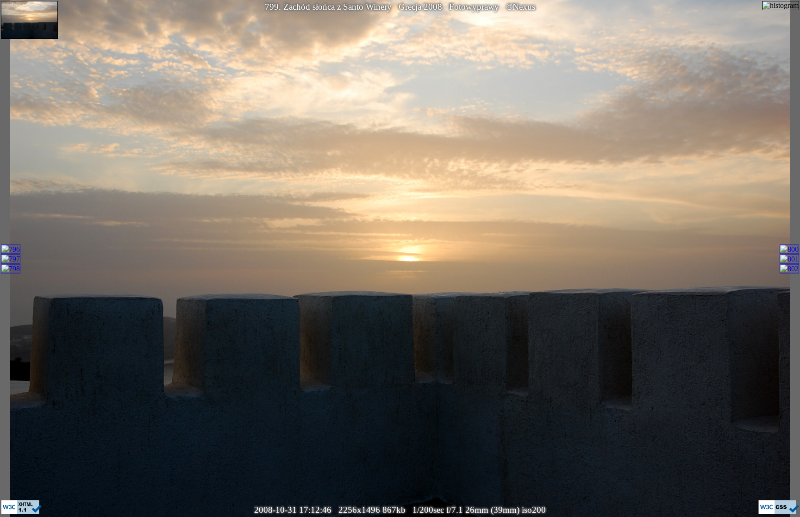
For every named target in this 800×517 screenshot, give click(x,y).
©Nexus (520, 7)
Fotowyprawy (474, 7)
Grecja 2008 (420, 7)
